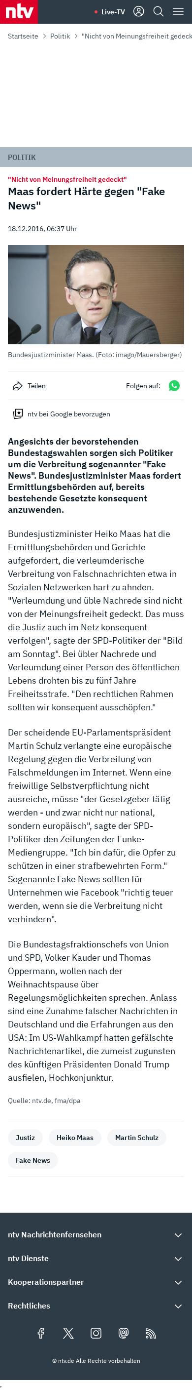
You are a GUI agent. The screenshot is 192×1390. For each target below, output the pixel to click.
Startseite (23, 36)
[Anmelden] (139, 12)
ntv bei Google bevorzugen (69, 413)
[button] (96, 302)
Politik (60, 36)
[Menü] (178, 12)
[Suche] (158, 12)
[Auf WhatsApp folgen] (174, 385)
